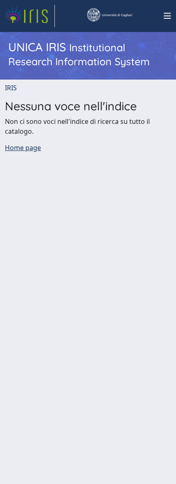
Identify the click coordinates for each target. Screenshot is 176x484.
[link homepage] (30, 16)
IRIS (11, 87)
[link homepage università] (109, 16)
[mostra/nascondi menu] (167, 16)
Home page (23, 147)
